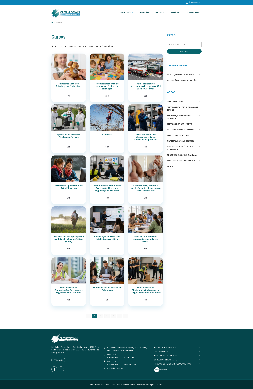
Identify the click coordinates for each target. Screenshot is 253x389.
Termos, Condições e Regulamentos (172, 364)
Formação (143, 12)
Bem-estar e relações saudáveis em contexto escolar (145, 239)
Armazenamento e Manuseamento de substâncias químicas (145, 137)
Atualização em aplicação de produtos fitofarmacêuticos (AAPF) (68, 239)
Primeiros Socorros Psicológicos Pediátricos (68, 85)
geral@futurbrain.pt (115, 368)
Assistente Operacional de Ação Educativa (69, 187)
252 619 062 (112, 354)
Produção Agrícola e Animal (182, 155)
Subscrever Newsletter (166, 359)
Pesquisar (184, 51)
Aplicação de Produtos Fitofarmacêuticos (68, 136)
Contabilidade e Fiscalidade (181, 160)
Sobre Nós (125, 12)
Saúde (170, 166)
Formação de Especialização (181, 80)
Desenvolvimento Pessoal (180, 129)
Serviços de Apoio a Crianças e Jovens (182, 108)
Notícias (175, 12)
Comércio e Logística (178, 135)
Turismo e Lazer (175, 101)
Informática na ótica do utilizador (180, 148)
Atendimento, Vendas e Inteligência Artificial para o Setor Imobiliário (145, 188)
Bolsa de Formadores (165, 347)
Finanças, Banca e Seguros (180, 141)
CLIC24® (158, 384)
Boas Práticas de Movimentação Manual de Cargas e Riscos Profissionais (145, 290)
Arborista (107, 134)
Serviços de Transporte (179, 124)
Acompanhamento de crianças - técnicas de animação (107, 86)
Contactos (192, 12)
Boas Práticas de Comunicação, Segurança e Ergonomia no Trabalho (68, 290)
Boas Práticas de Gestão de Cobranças (107, 289)
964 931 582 (112, 361)
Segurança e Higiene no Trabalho (179, 117)
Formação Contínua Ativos (181, 74)
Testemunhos (161, 351)
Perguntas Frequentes (165, 355)
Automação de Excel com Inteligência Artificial (107, 237)
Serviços (159, 12)
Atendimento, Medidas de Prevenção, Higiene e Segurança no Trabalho (107, 188)
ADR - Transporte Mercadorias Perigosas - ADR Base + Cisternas (146, 86)
